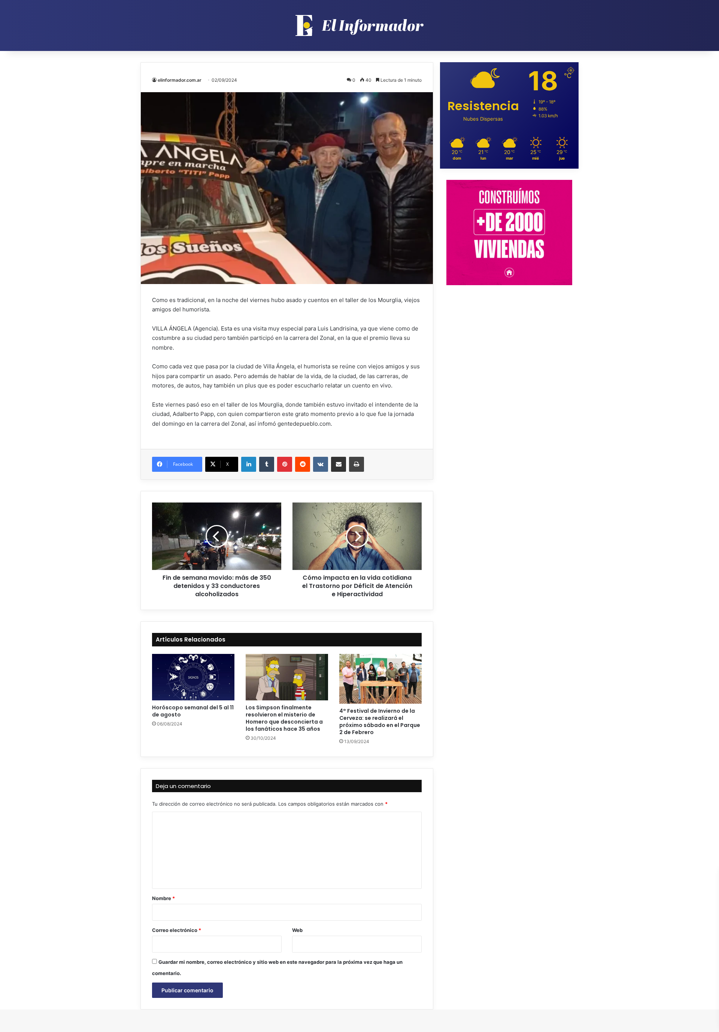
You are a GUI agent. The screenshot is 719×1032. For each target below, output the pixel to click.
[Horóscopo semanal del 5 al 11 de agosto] (193, 677)
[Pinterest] (284, 464)
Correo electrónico (176, 930)
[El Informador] (359, 25)
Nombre (163, 898)
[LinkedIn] (248, 464)
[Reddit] (302, 464)
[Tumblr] (266, 464)
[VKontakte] (320, 464)
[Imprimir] (356, 464)
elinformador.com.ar (179, 80)
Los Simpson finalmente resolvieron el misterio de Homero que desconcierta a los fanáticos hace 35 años (284, 718)
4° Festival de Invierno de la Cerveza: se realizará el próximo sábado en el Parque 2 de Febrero (379, 721)
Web (297, 930)
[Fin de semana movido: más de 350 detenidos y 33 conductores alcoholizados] (216, 536)
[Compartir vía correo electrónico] (338, 464)
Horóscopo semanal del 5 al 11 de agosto (193, 711)
